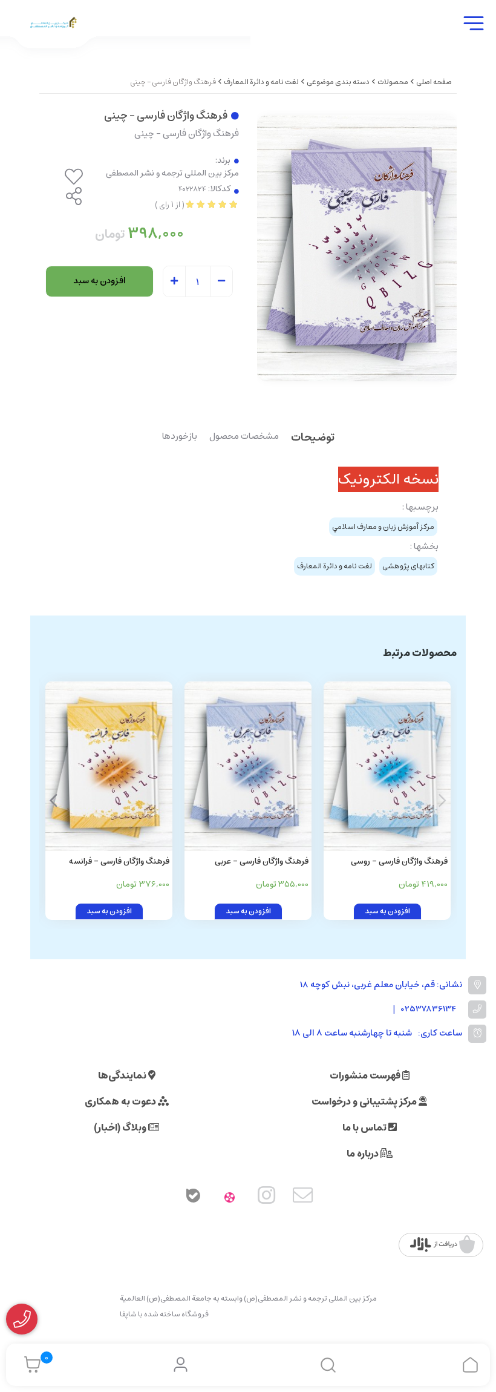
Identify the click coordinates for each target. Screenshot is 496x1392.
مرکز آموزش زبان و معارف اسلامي (383, 526)
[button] (53, 800)
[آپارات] (229, 1197)
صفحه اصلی (434, 82)
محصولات (392, 82)
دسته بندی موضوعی (338, 82)
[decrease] (221, 282)
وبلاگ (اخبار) (121, 1127)
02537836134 (428, 1009)
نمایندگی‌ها (123, 1075)
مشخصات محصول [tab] (244, 437)
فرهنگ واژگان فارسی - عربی (261, 861)
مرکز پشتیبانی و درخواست (365, 1101)
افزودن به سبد (99, 281)
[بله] (192, 1197)
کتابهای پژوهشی (408, 566)
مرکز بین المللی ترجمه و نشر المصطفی (172, 173)
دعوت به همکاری (121, 1101)
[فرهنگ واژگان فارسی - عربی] (248, 766)
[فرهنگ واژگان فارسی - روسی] (387, 766)
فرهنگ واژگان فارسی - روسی (399, 861)
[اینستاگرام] (266, 1197)
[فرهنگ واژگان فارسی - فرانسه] (108, 766)
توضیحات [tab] (312, 438)
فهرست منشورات (366, 1075)
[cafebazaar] (442, 1245)
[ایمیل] (303, 1197)
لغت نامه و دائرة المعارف (261, 82)
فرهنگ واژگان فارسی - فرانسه (119, 861)
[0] (29, 1364)
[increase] (174, 282)
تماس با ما (365, 1127)
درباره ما (363, 1153)
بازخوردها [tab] (179, 437)
